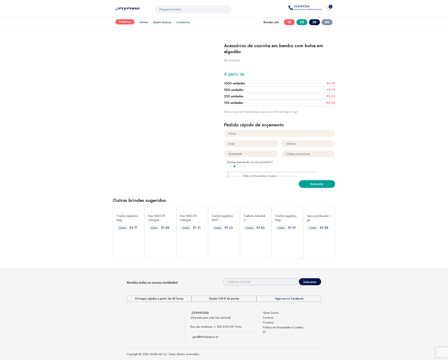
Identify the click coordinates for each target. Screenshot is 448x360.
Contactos (183, 22)
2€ (302, 22)
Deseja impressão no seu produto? (250, 162)
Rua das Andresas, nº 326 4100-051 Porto (215, 327)
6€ (327, 22)
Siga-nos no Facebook (289, 298)
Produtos (125, 22)
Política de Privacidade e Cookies (259, 176)
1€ (289, 22)
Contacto (268, 318)
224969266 (200, 313)
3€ (314, 22)
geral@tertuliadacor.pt (205, 337)
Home (144, 22)
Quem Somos (162, 22)
